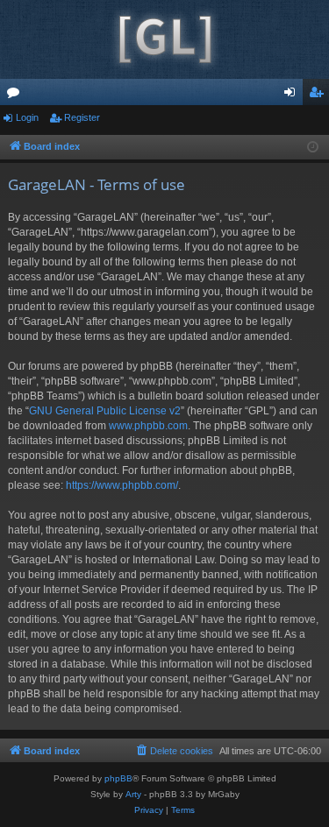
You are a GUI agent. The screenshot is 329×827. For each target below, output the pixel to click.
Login (27, 117)
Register (82, 117)
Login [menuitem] (293, 95)
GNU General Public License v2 (105, 411)
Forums (16, 95)
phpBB (118, 778)
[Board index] (164, 39)
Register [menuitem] (319, 95)
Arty (133, 794)
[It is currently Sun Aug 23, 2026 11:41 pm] (312, 148)
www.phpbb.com (148, 426)
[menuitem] (173, 750)
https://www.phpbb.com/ (122, 485)
